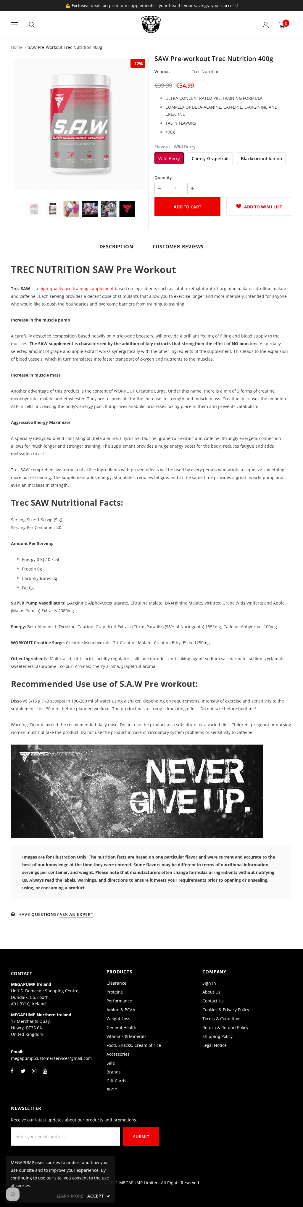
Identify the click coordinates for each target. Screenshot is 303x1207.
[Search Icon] (32, 25)
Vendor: (162, 71)
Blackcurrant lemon (261, 158)
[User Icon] (266, 25)
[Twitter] (23, 1074)
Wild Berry (169, 158)
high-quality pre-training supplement (76, 288)
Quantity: (163, 177)
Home (16, 47)
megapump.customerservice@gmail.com (51, 1058)
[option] (79, 124)
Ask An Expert (76, 914)
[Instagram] (34, 1074)
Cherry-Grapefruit (210, 158)
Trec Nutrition (206, 71)
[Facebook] (12, 1074)
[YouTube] (45, 1074)
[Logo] (151, 25)
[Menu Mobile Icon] (14, 24)
